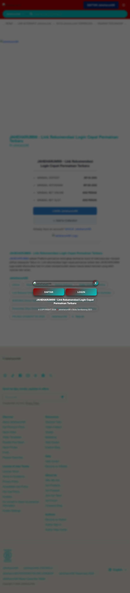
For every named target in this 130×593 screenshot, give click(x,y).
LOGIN (81, 291)
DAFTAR (48, 291)
